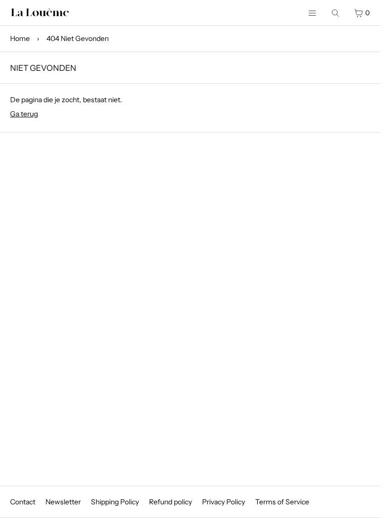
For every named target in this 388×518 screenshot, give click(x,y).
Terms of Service (282, 501)
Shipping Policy (115, 501)
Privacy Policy (223, 501)
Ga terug (24, 113)
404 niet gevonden (77, 38)
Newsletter (63, 501)
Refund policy (170, 501)
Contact (22, 501)
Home (20, 38)
